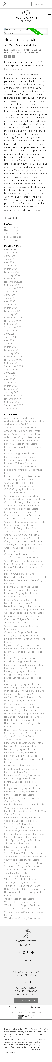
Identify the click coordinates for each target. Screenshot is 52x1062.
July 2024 (9, 334)
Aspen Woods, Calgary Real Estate (23, 434)
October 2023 (11, 363)
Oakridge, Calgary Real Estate (20, 733)
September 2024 (13, 327)
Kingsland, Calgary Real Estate (21, 662)
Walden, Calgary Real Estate (20, 902)
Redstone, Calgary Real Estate (20, 779)
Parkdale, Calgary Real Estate (20, 746)
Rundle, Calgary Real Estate (19, 795)
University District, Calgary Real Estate (25, 889)
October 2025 (12, 285)
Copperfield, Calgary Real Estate (22, 535)
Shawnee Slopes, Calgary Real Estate (24, 834)
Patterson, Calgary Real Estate (20, 756)
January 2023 (12, 392)
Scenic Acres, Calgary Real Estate (22, 824)
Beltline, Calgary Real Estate (19, 457)
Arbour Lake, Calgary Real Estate (22, 431)
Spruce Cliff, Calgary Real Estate (21, 866)
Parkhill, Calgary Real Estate (19, 749)
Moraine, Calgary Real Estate (20, 710)
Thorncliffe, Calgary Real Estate (21, 876)
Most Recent (10, 249)
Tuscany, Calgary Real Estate (20, 883)
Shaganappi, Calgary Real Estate (22, 831)
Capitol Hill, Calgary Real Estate (21, 502)
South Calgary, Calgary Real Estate (23, 853)
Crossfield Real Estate (15, 554)
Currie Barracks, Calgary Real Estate (24, 564)
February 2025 (12, 311)
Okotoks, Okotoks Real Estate (19, 740)
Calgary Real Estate (15, 493)
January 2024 (12, 353)
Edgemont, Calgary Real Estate (21, 587)
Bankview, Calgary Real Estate (20, 444)
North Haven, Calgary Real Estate (22, 730)
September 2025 (13, 288)
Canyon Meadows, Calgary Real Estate (25, 499)
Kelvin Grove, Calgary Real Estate (22, 649)
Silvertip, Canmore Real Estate (20, 847)
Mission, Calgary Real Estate (19, 704)
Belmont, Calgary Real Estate (20, 454)
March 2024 (11, 347)
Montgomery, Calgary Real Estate (22, 707)
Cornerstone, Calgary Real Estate (22, 538)
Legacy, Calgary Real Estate (19, 671)
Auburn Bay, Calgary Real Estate (22, 437)
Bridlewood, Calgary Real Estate (22, 476)
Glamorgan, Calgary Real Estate (22, 616)
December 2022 (13, 396)
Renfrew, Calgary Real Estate (20, 782)
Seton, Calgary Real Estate (18, 827)
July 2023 (9, 373)
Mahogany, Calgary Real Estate (21, 684)
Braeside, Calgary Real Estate (20, 467)
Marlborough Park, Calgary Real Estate (25, 691)
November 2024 (13, 321)
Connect (39, 4)
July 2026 (9, 256)
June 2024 (10, 337)
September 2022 (13, 405)
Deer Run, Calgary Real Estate (20, 574)
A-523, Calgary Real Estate (19, 418)
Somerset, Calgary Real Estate (20, 850)
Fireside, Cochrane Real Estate (20, 600)
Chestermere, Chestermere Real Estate (25, 512)
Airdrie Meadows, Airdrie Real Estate (24, 421)
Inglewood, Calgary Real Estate (21, 645)
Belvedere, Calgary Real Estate (21, 460)
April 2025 (10, 305)
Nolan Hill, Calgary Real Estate (21, 720)
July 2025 (9, 295)
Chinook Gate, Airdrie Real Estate (22, 515)
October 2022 (11, 402)
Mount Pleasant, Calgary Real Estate (24, 714)
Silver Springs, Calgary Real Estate (23, 840)
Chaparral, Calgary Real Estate (21, 509)
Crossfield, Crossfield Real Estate (21, 558)
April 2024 (10, 344)
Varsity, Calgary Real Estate (19, 899)
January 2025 (12, 314)
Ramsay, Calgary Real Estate (19, 772)
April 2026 (10, 266)
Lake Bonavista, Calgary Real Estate (24, 665)
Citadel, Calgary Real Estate (19, 525)
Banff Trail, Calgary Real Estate (21, 441)
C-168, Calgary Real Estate (18, 480)
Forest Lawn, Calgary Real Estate (22, 606)
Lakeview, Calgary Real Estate (20, 668)
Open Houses (11, 234)
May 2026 (9, 262)
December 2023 (13, 357)
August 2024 (11, 331)
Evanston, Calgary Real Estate (20, 593)
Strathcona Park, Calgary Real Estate (24, 870)
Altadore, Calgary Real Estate (20, 428)
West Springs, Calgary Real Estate (22, 909)
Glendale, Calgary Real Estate (20, 623)
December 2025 (13, 279)
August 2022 (11, 409)
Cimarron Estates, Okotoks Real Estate (24, 522)
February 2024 (12, 350)
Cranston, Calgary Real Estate (20, 548)
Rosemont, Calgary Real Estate (21, 792)
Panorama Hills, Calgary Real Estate (24, 743)
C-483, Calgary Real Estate (19, 486)
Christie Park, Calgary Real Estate (22, 519)
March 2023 (11, 386)
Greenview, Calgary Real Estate (21, 632)
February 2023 (12, 389)
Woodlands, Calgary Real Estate (22, 918)
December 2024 (13, 318)
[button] (19, 952)
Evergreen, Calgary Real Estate (21, 597)
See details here (13, 69)
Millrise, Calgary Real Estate (19, 701)
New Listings (11, 230)
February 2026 (12, 272)
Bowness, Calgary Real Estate (20, 463)
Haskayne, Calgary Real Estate (21, 636)
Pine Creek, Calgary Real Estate (21, 766)
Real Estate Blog (13, 237)
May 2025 (10, 301)
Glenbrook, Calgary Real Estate (21, 619)
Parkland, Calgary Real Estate (20, 753)
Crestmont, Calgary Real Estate (21, 551)
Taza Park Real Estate (15, 873)
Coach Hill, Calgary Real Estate (21, 528)
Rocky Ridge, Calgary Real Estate (22, 788)
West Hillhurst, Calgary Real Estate (23, 905)
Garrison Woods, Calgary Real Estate (24, 613)
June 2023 (10, 376)
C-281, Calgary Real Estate (18, 483)
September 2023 (13, 366)
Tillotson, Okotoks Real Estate (20, 879)
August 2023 (11, 370)
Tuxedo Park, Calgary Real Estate (22, 886)
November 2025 (13, 282)
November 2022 (13, 399)
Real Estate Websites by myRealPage (25, 1012)
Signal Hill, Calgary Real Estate (21, 837)
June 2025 (10, 298)
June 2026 (10, 259)
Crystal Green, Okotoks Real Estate (23, 561)
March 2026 (11, 269)
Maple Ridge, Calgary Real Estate (22, 688)
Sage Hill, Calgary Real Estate (20, 821)
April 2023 (10, 383)
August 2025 (11, 292)
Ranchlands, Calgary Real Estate (22, 775)
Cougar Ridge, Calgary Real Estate (23, 541)
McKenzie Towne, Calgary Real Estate (24, 697)
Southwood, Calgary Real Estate (22, 860)
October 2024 (11, 324)
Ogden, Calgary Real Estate (19, 736)
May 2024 (9, 340)
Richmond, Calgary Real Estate (21, 785)
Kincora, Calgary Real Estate (19, 658)
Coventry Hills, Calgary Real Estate (23, 545)
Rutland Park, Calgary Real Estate (22, 818)
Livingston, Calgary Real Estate (21, 675)
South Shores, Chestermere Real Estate (25, 857)
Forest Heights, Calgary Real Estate (23, 603)
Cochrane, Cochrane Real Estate (21, 532)
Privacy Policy (25, 1010)
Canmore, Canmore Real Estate (21, 496)
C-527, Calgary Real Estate (19, 489)
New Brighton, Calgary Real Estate (23, 717)
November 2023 (13, 360)
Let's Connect (26, 1001)
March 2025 (11, 308)
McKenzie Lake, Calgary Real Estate (23, 694)
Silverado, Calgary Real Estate (25, 53)
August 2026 (11, 253)
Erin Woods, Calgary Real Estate (21, 590)
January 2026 (12, 275)
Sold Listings (11, 240)
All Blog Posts (11, 227)
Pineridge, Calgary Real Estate (20, 769)
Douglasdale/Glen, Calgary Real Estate (25, 577)
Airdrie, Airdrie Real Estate (18, 424)
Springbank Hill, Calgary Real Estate (24, 863)
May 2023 (9, 379)
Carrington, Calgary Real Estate (21, 506)
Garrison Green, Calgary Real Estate (24, 610)
